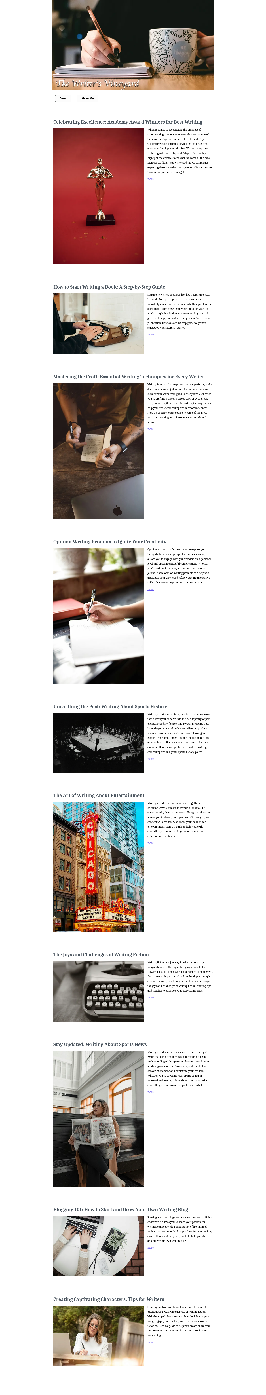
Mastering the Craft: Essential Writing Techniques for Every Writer (128, 377)
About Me (87, 98)
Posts (63, 98)
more (150, 179)
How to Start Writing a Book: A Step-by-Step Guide (109, 287)
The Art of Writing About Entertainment (98, 795)
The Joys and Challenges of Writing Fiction (101, 955)
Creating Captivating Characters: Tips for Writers (108, 1299)
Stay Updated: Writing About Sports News (100, 1044)
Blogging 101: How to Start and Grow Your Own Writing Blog (120, 1209)
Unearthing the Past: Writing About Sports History (110, 706)
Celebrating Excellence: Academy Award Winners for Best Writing (127, 122)
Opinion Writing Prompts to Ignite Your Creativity (109, 542)
